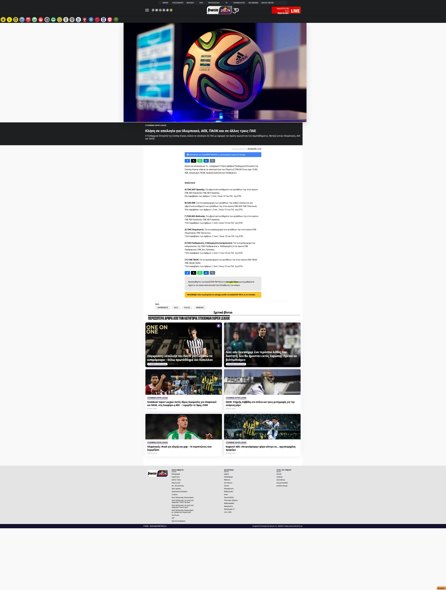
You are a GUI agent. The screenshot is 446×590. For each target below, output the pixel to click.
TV (226, 3)
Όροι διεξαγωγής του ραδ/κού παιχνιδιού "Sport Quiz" (182, 506)
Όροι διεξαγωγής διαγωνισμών (183, 497)
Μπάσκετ (227, 480)
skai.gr (278, 474)
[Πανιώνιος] (97, 19)
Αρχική (226, 474)
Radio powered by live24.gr (294, 526)
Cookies (175, 494)
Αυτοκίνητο (228, 483)
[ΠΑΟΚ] (65, 19)
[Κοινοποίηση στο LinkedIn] (206, 161)
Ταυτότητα (175, 515)
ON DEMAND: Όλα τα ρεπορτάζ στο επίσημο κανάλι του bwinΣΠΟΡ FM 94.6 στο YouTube (221, 295)
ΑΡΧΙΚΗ (165, 3)
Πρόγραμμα (176, 474)
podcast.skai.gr (282, 486)
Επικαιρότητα (229, 489)
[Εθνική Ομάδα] (103, 19)
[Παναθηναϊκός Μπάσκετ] (116, 19)
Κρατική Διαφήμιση (178, 521)
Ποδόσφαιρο (228, 477)
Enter (226, 494)
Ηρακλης (200, 307)
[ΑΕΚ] (3, 19)
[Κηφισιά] (78, 19)
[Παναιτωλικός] (59, 19)
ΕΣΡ (173, 518)
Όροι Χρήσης (176, 489)
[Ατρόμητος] (22, 19)
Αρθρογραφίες (229, 503)
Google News (232, 282)
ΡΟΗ (201, 3)
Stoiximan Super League (155, 125)
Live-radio (228, 512)
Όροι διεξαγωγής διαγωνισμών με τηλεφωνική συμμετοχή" (183, 511)
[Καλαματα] (72, 19)
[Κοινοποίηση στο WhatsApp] (200, 161)
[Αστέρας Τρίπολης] (15, 19)
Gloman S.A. (273, 526)
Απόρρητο (441, 588)
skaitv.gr (279, 477)
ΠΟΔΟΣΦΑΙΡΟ (177, 3)
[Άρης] (9, 19)
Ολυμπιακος (162, 307)
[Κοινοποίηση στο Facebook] (187, 161)
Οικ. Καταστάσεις (178, 486)
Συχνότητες (176, 477)
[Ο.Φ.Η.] (47, 19)
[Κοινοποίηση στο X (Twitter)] (193, 161)
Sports (226, 486)
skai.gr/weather (282, 483)
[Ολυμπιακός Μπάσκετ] (109, 19)
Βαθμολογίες (228, 491)
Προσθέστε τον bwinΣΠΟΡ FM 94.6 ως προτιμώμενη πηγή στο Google (217, 155)
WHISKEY (281, 526)
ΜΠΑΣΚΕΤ (190, 3)
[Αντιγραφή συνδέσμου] (212, 161)
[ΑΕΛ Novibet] (84, 19)
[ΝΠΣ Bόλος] (28, 19)
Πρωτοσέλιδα (229, 497)
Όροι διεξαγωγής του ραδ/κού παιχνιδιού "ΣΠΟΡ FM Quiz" (182, 501)
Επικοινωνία (176, 483)
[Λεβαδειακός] (34, 19)
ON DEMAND (253, 3)
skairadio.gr (280, 480)
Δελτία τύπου (176, 480)
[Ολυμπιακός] (40, 19)
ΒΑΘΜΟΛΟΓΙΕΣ (239, 3)
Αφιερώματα (228, 506)
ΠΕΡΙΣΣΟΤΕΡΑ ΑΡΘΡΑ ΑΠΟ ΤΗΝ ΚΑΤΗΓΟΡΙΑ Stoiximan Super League (189, 318)
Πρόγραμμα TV (229, 509)
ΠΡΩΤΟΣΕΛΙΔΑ (214, 3)
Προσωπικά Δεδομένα (179, 491)
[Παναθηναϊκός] (53, 19)
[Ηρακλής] (90, 19)
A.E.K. (176, 307)
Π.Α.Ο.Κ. (187, 307)
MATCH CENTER (267, 3)
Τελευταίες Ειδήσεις (231, 500)
